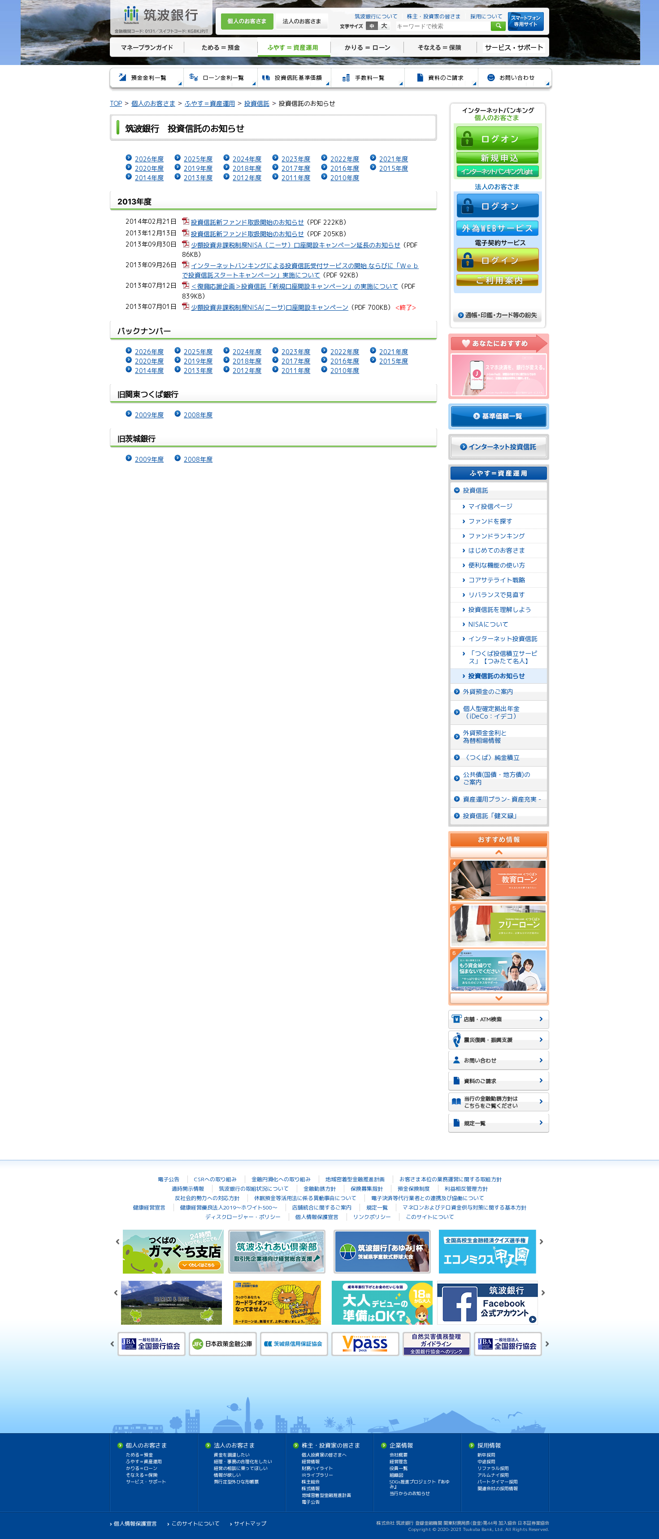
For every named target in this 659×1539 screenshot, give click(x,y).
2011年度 (296, 177)
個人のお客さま (247, 21)
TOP (116, 103)
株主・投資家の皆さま (434, 16)
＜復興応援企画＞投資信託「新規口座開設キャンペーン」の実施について (294, 286)
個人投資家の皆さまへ (324, 1455)
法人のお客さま (302, 21)
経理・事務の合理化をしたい (243, 1461)
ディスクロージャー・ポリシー (243, 1217)
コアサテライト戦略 (496, 580)
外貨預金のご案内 (488, 691)
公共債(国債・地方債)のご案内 (496, 778)
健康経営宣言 (149, 1207)
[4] (498, 880)
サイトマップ (250, 1523)
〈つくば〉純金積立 (491, 757)
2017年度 (296, 168)
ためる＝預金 (220, 47)
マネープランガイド (146, 47)
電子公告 (168, 1179)
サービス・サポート (514, 47)
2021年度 (393, 159)
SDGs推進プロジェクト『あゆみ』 (420, 1484)
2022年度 (344, 159)
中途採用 (486, 1461)
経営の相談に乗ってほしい (241, 1468)
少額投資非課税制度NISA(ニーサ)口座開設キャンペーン (269, 307)
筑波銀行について (376, 16)
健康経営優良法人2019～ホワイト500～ (228, 1207)
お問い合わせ (514, 79)
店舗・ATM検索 (483, 1019)
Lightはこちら (497, 171)
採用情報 (489, 1445)
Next (498, 999)
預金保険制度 (414, 1188)
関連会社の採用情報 (497, 1488)
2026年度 (149, 159)
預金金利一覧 (146, 79)
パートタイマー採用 (497, 1481)
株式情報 (311, 1488)
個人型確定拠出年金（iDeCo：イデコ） (491, 712)
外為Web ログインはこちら (497, 228)
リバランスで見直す (496, 594)
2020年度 (149, 168)
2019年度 (198, 168)
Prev (498, 853)
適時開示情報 (188, 1188)
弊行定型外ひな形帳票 (236, 1481)
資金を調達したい (232, 1455)
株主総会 (311, 1481)
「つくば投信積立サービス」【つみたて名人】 (503, 657)
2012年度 (247, 177)
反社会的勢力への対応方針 (207, 1198)
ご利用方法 (497, 281)
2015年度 (393, 168)
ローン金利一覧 (220, 79)
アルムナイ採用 (493, 1475)
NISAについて (488, 624)
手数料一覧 (367, 79)
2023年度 (296, 159)
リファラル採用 (493, 1468)
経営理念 (399, 1461)
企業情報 (401, 1445)
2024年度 (247, 159)
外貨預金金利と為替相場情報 (485, 736)
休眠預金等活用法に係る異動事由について (305, 1198)
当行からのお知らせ (410, 1493)
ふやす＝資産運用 (293, 47)
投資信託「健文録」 (491, 815)
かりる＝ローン (366, 47)
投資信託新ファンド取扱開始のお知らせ (247, 222)
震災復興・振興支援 (488, 1040)
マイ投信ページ (490, 506)
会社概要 (399, 1455)
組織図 (396, 1475)
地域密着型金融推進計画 (355, 1179)
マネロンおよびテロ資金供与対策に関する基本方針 (464, 1207)
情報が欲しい (227, 1475)
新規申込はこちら (497, 157)
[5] (498, 925)
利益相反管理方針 (466, 1188)
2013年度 (198, 177)
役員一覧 (399, 1468)
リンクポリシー (372, 1217)
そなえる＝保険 (440, 47)
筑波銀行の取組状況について (254, 1188)
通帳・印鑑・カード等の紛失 (497, 315)
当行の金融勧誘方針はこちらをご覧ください (491, 1102)
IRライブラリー (317, 1475)
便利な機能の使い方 (496, 565)
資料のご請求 (440, 79)
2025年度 (198, 159)
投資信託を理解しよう (499, 609)
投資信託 (256, 103)
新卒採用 (486, 1455)
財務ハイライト (317, 1468)
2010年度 (344, 177)
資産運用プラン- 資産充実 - (502, 799)
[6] (498, 970)
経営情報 (311, 1461)
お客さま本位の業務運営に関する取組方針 (450, 1179)
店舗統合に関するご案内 (321, 1207)
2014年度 (149, 177)
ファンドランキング (496, 536)
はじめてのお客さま (496, 550)
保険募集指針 (367, 1188)
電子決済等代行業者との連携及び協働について (427, 1198)
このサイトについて (430, 1217)
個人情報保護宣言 (316, 1217)
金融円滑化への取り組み (281, 1179)
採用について (486, 16)
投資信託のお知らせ (496, 676)
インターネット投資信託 (503, 638)
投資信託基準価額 (293, 79)
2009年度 (149, 415)
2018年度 (247, 168)
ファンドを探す (490, 521)
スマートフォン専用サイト (526, 21)
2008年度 (198, 415)
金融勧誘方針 (319, 1188)
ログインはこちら (497, 138)
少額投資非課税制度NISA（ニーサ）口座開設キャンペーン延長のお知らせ (295, 245)
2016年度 (344, 168)
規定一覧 (475, 1123)
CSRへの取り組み (215, 1179)
